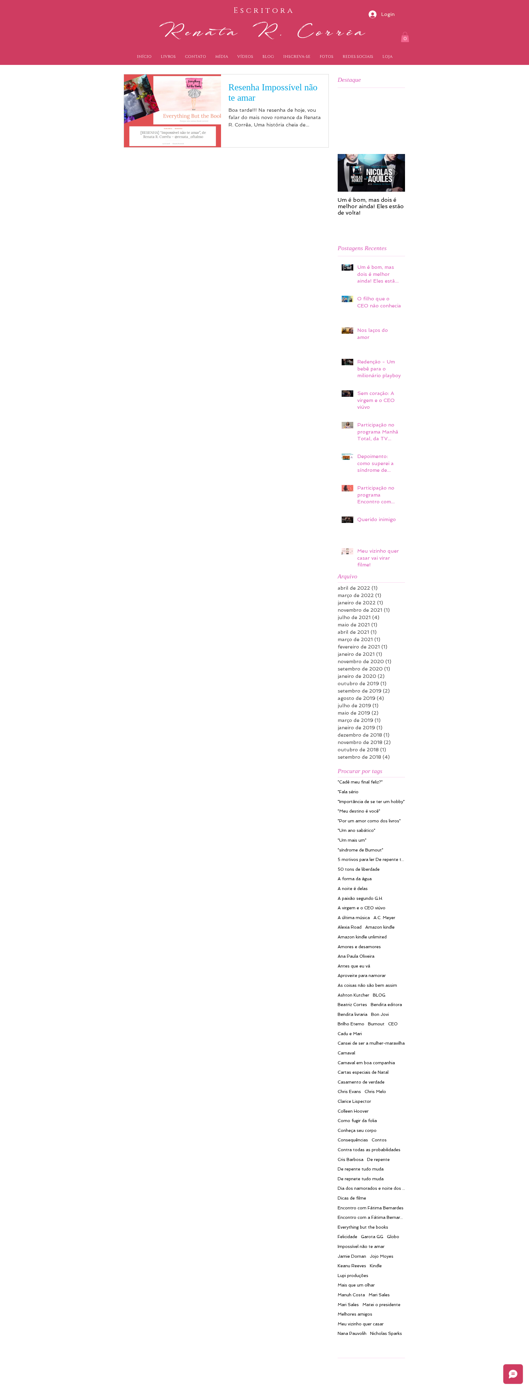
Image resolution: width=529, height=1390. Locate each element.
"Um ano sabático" (356, 830)
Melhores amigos (355, 1314)
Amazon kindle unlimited (362, 936)
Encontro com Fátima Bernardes (370, 1207)
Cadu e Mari (350, 1033)
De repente (378, 1159)
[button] (405, 37)
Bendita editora (386, 1004)
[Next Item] (395, 173)
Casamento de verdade (361, 1082)
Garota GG (372, 1236)
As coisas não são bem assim (367, 985)
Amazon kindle (380, 927)
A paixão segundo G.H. (360, 898)
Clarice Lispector (354, 1101)
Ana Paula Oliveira (356, 956)
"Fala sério (348, 791)
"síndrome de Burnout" (360, 849)
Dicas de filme (352, 1198)
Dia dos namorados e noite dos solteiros (371, 1188)
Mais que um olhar (356, 1285)
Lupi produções (353, 1275)
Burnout (376, 1023)
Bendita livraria (352, 1014)
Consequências (353, 1139)
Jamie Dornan (352, 1256)
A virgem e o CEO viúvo (361, 907)
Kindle (376, 1265)
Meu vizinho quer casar (361, 1323)
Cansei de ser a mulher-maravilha (371, 1043)
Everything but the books (363, 1227)
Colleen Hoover (353, 1111)
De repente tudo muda (361, 1168)
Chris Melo (375, 1091)
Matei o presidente (381, 1304)
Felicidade (347, 1236)
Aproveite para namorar (362, 975)
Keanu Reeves (352, 1265)
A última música (354, 917)
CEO (393, 1023)
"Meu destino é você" (359, 811)
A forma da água (355, 878)
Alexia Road (350, 927)
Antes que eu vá (354, 966)
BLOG (379, 995)
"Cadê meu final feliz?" (360, 782)
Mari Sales (379, 1294)
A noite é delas (353, 888)
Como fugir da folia (357, 1120)
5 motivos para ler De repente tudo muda (371, 859)
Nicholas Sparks (386, 1333)
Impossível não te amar (361, 1246)
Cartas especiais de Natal (363, 1072)
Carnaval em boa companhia (366, 1062)
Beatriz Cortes (352, 1004)
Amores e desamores (359, 946)
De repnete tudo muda (361, 1178)
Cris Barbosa (350, 1159)
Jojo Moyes (381, 1256)
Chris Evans (349, 1091)
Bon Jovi (380, 1014)
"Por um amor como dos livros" (369, 820)
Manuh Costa (351, 1294)
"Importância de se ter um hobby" (371, 801)
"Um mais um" (352, 840)
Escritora (264, 11)
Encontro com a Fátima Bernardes (371, 1217)
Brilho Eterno (351, 1023)
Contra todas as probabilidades (369, 1149)
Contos (379, 1139)
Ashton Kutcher (353, 995)
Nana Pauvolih (352, 1333)
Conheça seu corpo (357, 1130)
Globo (393, 1236)
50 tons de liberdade (359, 869)
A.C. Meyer (384, 917)
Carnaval (346, 1052)
